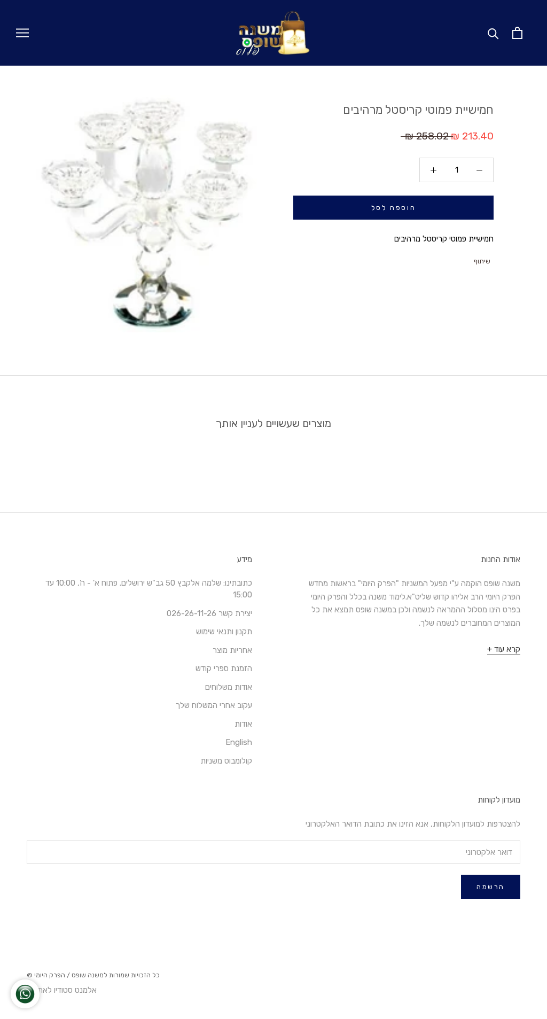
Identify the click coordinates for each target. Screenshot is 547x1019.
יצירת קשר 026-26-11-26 (209, 613)
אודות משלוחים (228, 687)
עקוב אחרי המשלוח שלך (214, 705)
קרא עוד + (503, 649)
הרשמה (490, 887)
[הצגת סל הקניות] (517, 33)
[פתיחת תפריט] (22, 32)
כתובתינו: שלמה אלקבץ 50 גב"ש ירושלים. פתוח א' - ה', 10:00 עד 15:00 (148, 589)
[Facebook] (467, 258)
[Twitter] (453, 258)
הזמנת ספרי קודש (224, 668)
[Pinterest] (439, 258)
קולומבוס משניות (226, 761)
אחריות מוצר (232, 650)
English (238, 742)
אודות (243, 724)
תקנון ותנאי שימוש (224, 631)
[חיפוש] (493, 32)
